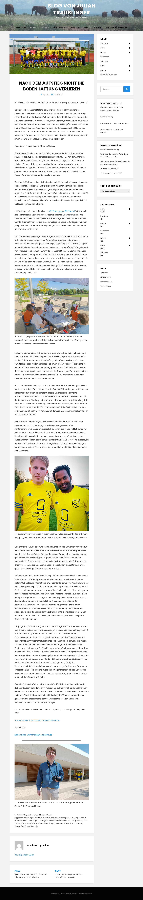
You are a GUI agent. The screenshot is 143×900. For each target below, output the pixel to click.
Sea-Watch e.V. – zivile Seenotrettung (114, 123)
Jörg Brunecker (80, 818)
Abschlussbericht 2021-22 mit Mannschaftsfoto (37, 720)
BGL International (33, 815)
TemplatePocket (71, 893)
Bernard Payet (39, 818)
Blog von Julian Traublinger (72, 9)
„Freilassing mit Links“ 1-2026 (111, 173)
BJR (67, 818)
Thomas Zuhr (19, 826)
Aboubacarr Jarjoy (26, 818)
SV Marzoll (67, 823)
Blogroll (98, 27)
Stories (48, 815)
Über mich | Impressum (116, 27)
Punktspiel (74, 821)
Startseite (21, 27)
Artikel (33, 27)
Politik (86, 27)
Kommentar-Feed (106, 282)
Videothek (74, 27)
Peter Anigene (33, 821)
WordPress (88, 893)
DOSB (72, 818)
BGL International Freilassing (55, 818)
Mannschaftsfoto (21, 821)
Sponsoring (59, 823)
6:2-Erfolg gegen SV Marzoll (62, 211)
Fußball (45, 27)
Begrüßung (104, 216)
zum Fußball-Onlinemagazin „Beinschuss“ (34, 735)
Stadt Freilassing (106, 117)
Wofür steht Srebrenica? (109, 169)
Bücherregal (59, 27)
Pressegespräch (45, 821)
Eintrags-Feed (105, 277)
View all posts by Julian (24, 855)
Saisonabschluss (37, 823)
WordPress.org (105, 286)
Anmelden (104, 273)
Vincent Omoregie (31, 826)
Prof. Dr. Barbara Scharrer (60, 821)
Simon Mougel (49, 823)
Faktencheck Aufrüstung (109, 150)
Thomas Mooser (77, 823)
